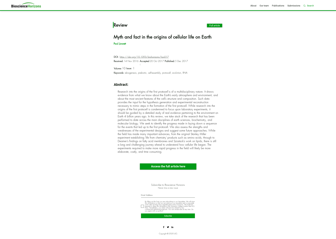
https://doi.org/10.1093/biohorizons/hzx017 (144, 56)
